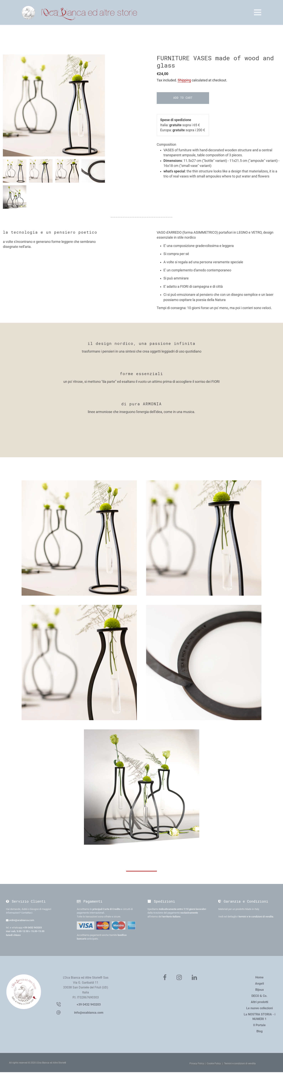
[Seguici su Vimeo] (194, 977)
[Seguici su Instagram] (179, 977)
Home (259, 977)
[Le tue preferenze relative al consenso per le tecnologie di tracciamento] (276, 1069)
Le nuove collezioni (259, 1008)
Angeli (259, 983)
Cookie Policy (214, 1063)
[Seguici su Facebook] (165, 977)
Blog (259, 1031)
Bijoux (259, 990)
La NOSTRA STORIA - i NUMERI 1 (259, 1016)
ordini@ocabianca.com (21, 920)
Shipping (184, 80)
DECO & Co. (259, 996)
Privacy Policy (196, 1063)
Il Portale (259, 1025)
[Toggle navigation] (257, 12)
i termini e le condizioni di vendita (255, 916)
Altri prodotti (259, 1002)
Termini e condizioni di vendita (240, 1063)
